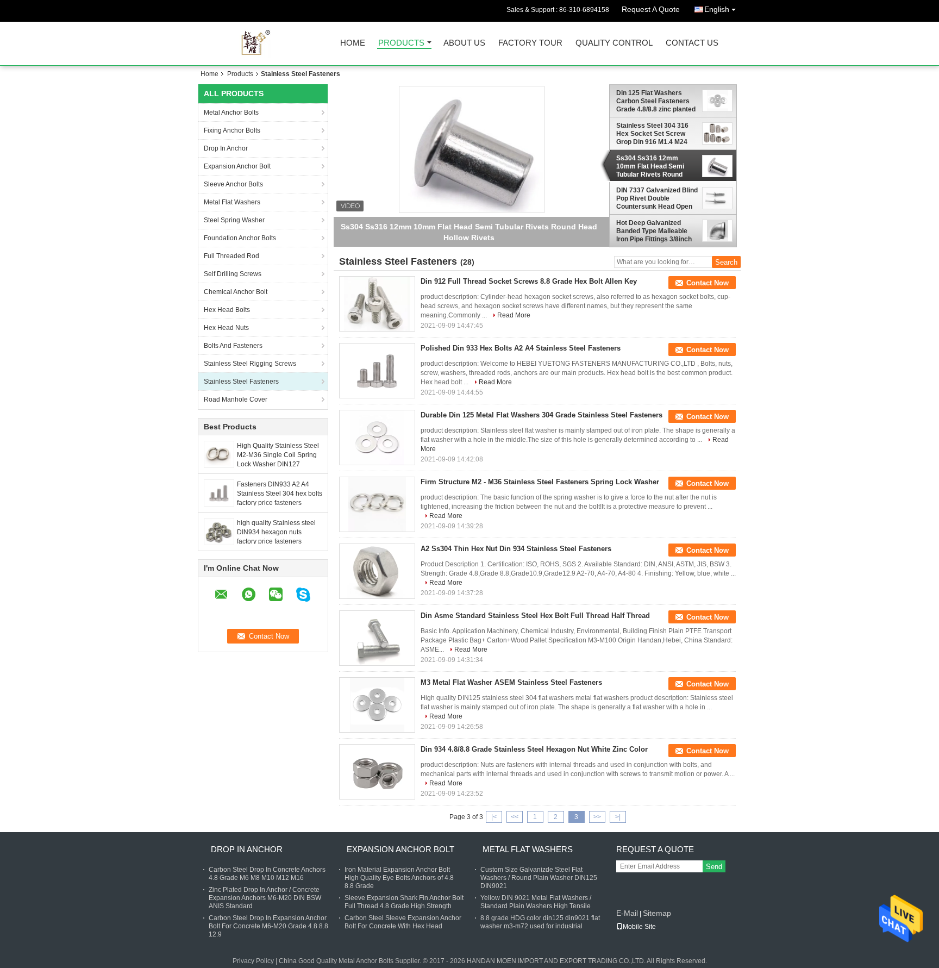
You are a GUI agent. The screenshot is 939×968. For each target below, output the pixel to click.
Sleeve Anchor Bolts (233, 184)
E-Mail (627, 913)
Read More (513, 315)
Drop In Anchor (226, 148)
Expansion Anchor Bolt (237, 166)
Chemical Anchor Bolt (235, 292)
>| (618, 817)
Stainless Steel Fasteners (241, 381)
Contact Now (707, 283)
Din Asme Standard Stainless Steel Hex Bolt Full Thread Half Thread (535, 615)
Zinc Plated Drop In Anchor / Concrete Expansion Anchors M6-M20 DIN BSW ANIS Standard (265, 898)
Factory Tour (530, 43)
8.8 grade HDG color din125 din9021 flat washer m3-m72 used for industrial (540, 922)
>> (597, 817)
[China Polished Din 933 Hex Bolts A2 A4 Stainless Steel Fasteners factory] (377, 370)
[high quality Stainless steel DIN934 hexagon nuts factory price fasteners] (219, 531)
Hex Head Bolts (227, 310)
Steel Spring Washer (234, 220)
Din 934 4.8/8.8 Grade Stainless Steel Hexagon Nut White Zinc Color (534, 749)
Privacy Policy (253, 961)
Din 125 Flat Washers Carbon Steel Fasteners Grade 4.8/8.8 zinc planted (656, 101)
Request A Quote (651, 9)
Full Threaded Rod (231, 256)
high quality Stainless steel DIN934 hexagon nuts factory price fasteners (276, 532)
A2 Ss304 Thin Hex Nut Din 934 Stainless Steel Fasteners (516, 549)
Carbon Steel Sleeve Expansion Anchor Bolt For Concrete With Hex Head (403, 922)
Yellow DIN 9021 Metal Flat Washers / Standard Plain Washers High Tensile (535, 902)
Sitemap (657, 913)
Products (401, 43)
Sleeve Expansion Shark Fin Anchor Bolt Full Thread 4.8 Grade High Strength (404, 902)
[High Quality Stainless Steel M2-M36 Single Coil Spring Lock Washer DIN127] (218, 454)
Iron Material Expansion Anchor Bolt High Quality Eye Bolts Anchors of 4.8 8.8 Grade (399, 878)
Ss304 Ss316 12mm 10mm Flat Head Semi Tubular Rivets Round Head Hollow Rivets (650, 166)
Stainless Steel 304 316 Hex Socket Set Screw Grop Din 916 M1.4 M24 (652, 134)
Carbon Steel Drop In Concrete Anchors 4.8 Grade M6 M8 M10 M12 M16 (267, 874)
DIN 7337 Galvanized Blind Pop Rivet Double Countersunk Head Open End (657, 198)
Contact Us (692, 43)
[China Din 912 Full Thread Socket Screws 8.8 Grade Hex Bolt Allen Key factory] (377, 304)
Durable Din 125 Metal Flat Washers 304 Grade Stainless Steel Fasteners (541, 415)
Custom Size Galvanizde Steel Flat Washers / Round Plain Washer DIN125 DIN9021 (538, 878)
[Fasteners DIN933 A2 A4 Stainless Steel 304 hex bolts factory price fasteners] (219, 492)
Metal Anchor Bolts (231, 112)
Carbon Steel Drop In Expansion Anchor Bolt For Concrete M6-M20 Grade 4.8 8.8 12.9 (268, 926)
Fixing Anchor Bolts (232, 130)
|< (494, 817)
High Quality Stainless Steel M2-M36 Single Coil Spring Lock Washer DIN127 (278, 455)
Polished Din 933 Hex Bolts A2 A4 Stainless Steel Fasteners (521, 348)
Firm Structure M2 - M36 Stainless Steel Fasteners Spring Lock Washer (540, 482)
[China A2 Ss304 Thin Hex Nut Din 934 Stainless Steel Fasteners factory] (377, 571)
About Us (464, 43)
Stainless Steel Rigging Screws (250, 363)
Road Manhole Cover (235, 399)
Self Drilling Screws (232, 274)
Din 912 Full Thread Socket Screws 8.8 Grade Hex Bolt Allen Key (529, 281)
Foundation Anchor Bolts (240, 238)
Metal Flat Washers (232, 202)
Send (714, 867)
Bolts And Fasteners (233, 345)
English (716, 9)
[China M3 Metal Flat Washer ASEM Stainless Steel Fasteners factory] (377, 705)
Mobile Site (639, 926)
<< (514, 817)
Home (352, 43)
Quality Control (614, 43)
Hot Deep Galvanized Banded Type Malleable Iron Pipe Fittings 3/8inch (654, 231)
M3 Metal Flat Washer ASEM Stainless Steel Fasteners (511, 682)
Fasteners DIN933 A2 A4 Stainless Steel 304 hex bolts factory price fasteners (279, 493)
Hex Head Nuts (226, 328)
